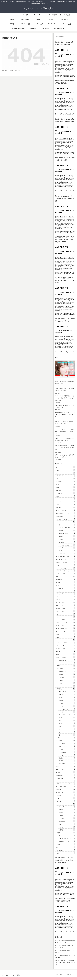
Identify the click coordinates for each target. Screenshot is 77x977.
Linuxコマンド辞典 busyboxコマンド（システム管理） (64, 946)
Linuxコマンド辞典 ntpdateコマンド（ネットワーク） (65, 956)
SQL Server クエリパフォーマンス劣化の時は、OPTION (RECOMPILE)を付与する (65, 962)
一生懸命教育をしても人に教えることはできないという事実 (64, 389)
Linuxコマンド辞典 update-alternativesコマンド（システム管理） (65, 941)
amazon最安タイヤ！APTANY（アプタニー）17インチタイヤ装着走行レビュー (65, 414)
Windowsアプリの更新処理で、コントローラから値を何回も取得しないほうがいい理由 (64, 398)
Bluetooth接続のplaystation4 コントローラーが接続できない (65, 406)
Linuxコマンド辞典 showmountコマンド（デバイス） (65, 951)
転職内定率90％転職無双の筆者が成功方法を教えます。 (64, 382)
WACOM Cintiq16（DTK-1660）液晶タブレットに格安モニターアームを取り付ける (64, 431)
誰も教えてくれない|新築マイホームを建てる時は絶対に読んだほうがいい (65, 439)
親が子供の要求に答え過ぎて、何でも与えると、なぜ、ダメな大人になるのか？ (64, 447)
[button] (74, 36)
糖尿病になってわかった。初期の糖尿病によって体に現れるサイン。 (64, 456)
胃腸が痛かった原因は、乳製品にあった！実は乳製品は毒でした (64, 422)
